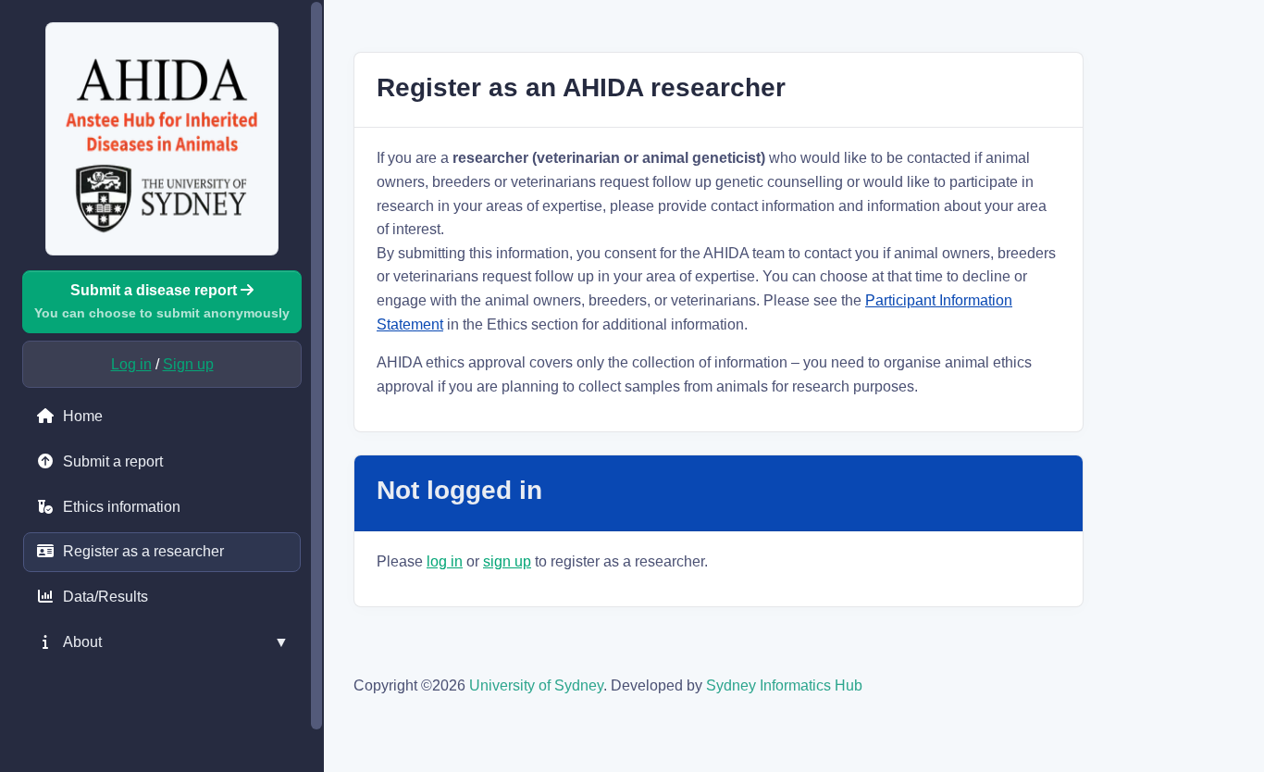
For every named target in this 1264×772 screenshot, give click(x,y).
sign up (507, 561)
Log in (131, 364)
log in (445, 561)
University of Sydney (536, 685)
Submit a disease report (162, 301)
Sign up (188, 364)
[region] (162, 386)
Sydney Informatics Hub (784, 685)
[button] (162, 642)
